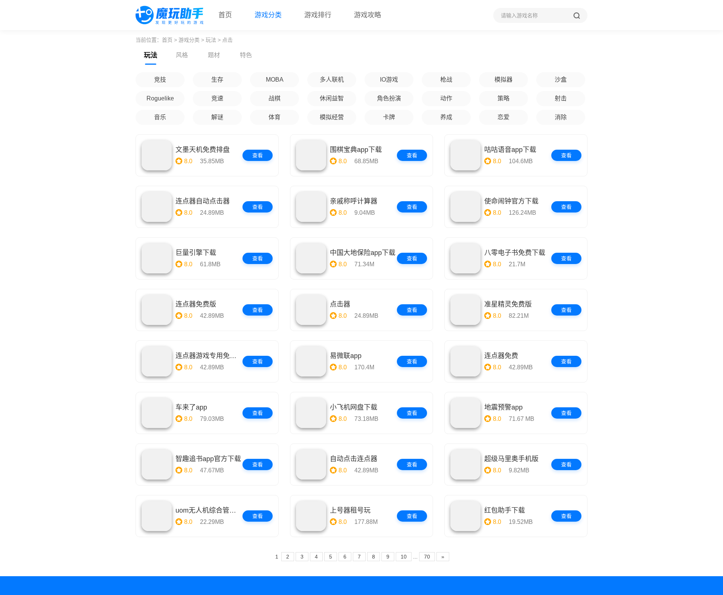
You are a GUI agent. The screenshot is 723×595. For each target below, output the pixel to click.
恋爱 (503, 117)
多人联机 (332, 79)
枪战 (446, 79)
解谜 (217, 117)
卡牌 (389, 117)
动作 (446, 98)
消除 (561, 117)
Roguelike (160, 98)
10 (404, 557)
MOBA (275, 79)
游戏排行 (317, 15)
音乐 (160, 117)
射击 (561, 98)
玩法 (211, 40)
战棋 (274, 98)
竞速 (217, 98)
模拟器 (503, 79)
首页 (225, 15)
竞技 (160, 79)
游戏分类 (268, 15)
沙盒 (561, 79)
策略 (503, 98)
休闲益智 (332, 98)
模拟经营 (332, 117)
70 (427, 557)
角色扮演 (389, 98)
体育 (274, 117)
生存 (217, 79)
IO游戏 (389, 79)
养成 (446, 117)
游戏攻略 (367, 15)
